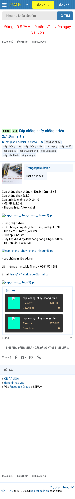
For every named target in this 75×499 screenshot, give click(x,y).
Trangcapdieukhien (15, 141)
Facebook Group (20, 386)
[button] (4, 4)
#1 (71, 338)
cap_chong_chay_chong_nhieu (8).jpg (44, 318)
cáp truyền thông (28, 150)
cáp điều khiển (11, 155)
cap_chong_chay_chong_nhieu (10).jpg (45, 298)
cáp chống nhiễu (33, 146)
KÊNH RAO (7, 490)
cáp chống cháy (12, 146)
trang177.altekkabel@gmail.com (30, 274)
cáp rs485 (65, 146)
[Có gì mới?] (27, 5)
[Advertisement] (37, 86)
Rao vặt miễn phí (39, 490)
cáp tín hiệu (9, 150)
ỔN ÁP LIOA (11, 378)
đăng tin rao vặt (14, 382)
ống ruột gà (28, 155)
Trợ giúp (55, 487)
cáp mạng (51, 146)
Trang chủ (68, 487)
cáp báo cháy (53, 142)
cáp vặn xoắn (48, 150)
